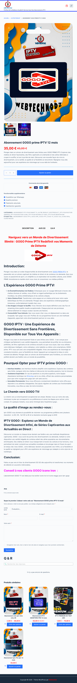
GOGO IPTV (42, 216)
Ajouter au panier (45, 173)
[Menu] (71, 6)
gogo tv (50, 216)
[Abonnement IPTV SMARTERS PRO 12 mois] (38, 600)
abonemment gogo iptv (22, 216)
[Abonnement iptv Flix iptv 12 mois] (13, 642)
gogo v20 (57, 216)
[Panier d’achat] (67, 6)
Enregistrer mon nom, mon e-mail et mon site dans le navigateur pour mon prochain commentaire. (36, 545)
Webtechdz (53, 680)
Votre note (6, 509)
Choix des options (15, 624)
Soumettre (9, 550)
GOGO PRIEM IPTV (59, 272)
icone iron (66, 216)
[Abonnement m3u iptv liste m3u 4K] (13, 600)
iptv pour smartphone (56, 214)
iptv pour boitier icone (19, 214)
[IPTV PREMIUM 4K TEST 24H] (63, 600)
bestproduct (54, 212)
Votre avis (8, 523)
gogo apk (34, 216)
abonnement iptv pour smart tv (25, 212)
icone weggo (9, 218)
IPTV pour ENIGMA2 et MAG (37, 214)
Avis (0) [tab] (42, 228)
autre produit (43, 212)
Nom (6, 514)
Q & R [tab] (53, 228)
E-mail (42, 514)
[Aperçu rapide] (5, 624)
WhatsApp (30, 376)
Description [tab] (28, 228)
